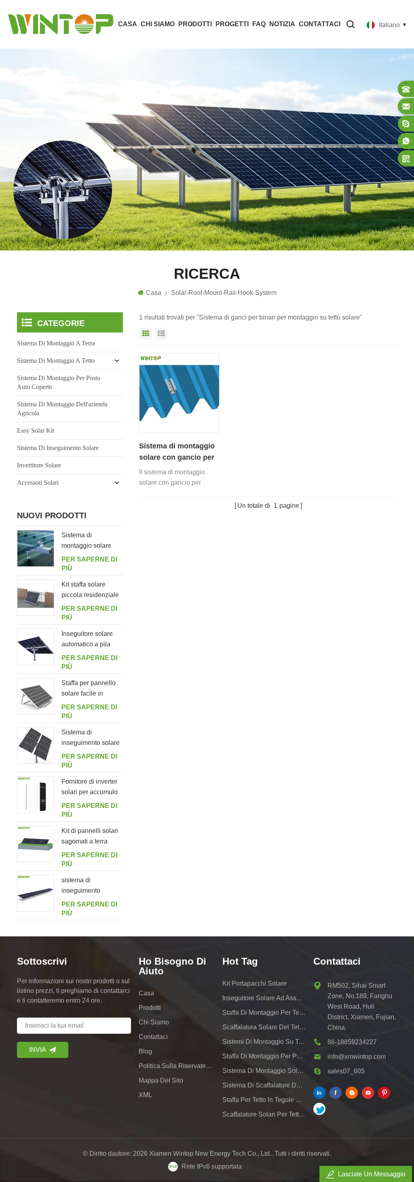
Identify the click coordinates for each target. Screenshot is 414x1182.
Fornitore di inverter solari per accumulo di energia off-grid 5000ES (89, 787)
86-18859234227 (352, 1042)
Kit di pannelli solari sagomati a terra (89, 836)
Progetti (232, 24)
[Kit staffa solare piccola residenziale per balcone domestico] (35, 598)
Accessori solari (38, 482)
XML (145, 1095)
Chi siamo (158, 24)
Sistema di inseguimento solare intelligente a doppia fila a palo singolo (90, 738)
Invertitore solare (39, 465)
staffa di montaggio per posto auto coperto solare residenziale (264, 1056)
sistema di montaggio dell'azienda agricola (62, 408)
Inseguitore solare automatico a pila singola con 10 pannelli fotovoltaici (89, 640)
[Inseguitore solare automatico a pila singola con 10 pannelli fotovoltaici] (35, 647)
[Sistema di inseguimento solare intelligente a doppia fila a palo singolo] (35, 746)
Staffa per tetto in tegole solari (264, 1099)
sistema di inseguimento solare (58, 447)
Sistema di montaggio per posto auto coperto (58, 382)
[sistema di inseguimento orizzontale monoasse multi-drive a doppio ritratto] (35, 893)
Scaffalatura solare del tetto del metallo (264, 1027)
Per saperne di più (89, 564)
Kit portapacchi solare (254, 983)
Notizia (282, 24)
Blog (145, 1051)
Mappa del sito (161, 1080)
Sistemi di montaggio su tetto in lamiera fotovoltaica (264, 1041)
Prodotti (195, 24)
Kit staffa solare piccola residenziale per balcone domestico (90, 590)
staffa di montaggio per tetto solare (264, 1012)
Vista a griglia (146, 334)
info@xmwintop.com (356, 1056)
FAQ (259, 24)
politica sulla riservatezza (177, 1065)
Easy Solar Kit (35, 430)
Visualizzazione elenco (161, 334)
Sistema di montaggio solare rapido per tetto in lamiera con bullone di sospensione (89, 541)
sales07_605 (346, 1071)
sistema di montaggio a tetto (56, 360)
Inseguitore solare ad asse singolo (264, 998)
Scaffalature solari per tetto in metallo (264, 1114)
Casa (127, 24)
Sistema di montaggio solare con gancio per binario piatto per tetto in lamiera (177, 452)
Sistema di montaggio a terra (56, 343)
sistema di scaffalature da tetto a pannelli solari (264, 1085)
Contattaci (319, 24)
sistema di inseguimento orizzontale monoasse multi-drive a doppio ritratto (91, 886)
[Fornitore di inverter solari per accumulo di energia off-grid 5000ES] (35, 795)
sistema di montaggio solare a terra (264, 1070)
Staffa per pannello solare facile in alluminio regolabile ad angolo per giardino (89, 689)
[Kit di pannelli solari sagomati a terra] (35, 844)
